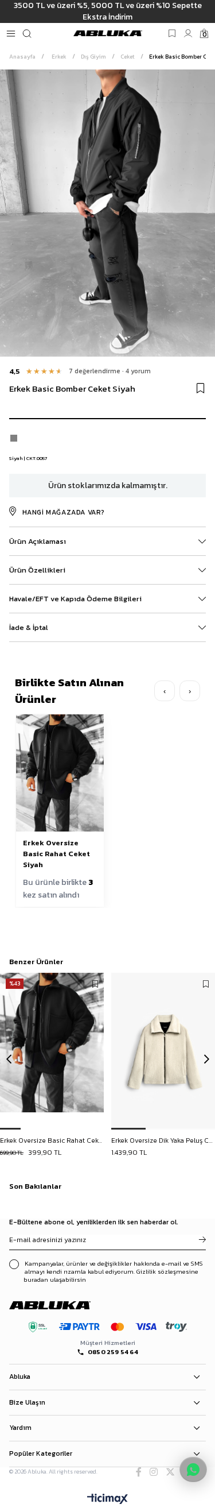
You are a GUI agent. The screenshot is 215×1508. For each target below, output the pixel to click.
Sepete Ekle (52, 1141)
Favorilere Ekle (95, 984)
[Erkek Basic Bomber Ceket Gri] (13, 438)
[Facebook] (139, 1471)
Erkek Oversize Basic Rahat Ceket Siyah (56, 853)
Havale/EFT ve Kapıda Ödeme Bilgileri (75, 598)
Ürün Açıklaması (37, 541)
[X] (170, 1471)
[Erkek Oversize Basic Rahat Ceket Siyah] (52, 1051)
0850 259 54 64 (113, 1352)
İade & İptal (28, 627)
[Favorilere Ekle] (201, 388)
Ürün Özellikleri (37, 569)
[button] (10, 1129)
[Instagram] (154, 1471)
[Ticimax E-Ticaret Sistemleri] (107, 1500)
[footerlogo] (60, 1305)
